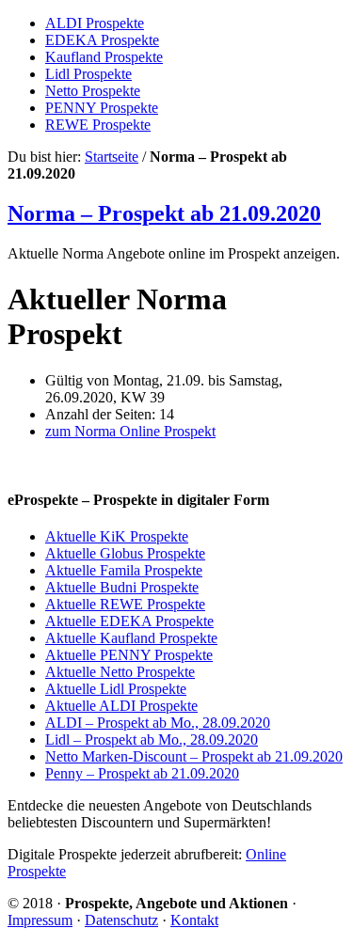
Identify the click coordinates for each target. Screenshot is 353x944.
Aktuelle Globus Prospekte (125, 553)
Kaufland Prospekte (104, 57)
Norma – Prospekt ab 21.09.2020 (164, 213)
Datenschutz (121, 920)
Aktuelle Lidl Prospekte (115, 689)
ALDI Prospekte (94, 23)
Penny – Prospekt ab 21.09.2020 (142, 773)
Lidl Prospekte (88, 74)
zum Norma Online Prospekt (130, 431)
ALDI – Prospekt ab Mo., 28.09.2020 (157, 723)
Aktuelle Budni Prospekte (122, 587)
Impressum (40, 920)
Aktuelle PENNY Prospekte (129, 655)
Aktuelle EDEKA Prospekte (129, 621)
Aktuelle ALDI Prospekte (121, 706)
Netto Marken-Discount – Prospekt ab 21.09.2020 (194, 756)
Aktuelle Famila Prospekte (123, 570)
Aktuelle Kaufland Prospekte (131, 638)
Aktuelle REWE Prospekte (125, 604)
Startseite (111, 157)
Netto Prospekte (92, 91)
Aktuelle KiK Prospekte (116, 536)
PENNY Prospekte (101, 108)
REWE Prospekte (98, 125)
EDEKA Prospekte (102, 40)
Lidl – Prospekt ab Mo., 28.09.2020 (151, 739)
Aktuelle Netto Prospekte (120, 672)
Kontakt (194, 920)
